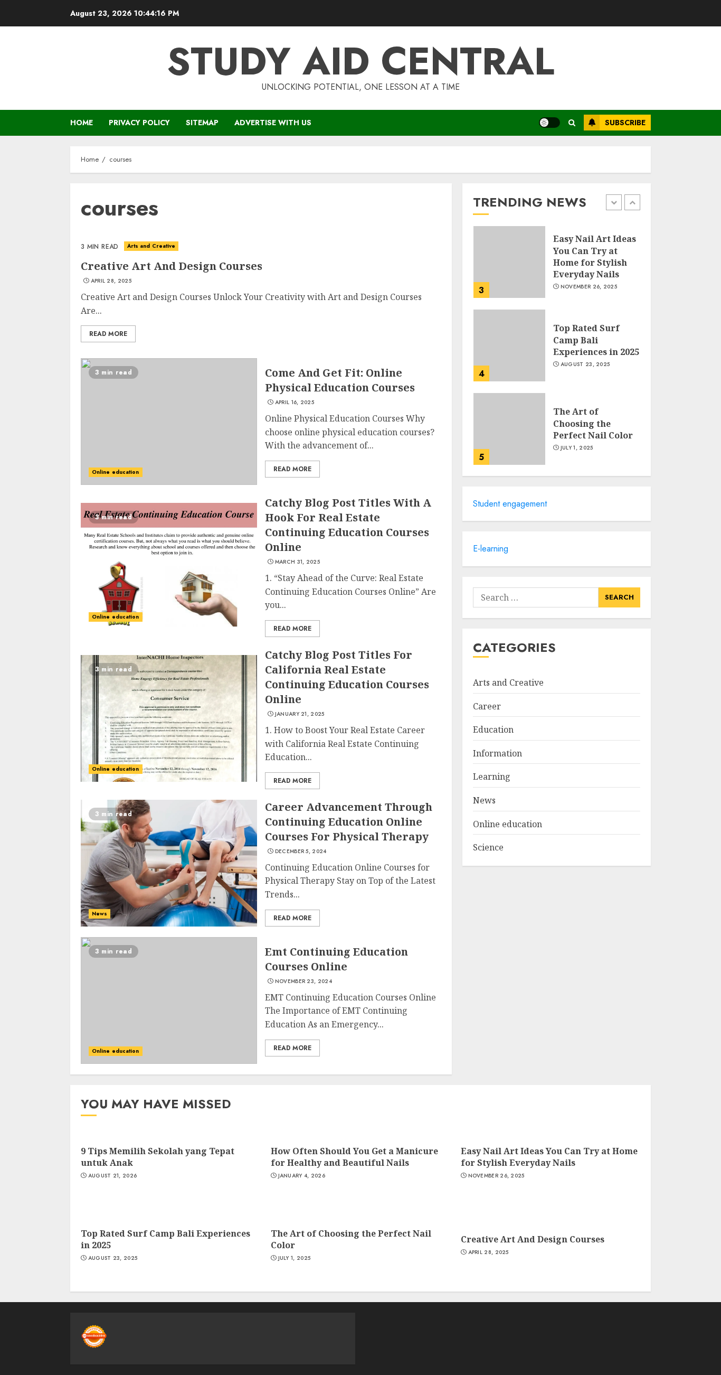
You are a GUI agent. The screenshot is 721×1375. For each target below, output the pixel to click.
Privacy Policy (139, 122)
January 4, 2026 (302, 1176)
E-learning (490, 548)
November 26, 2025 (589, 287)
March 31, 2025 (297, 562)
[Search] (571, 123)
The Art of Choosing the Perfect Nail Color (593, 423)
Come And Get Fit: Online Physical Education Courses (340, 380)
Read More (108, 334)
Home (81, 122)
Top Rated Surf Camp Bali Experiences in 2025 (596, 340)
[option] (557, 267)
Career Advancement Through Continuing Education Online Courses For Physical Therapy (348, 822)
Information (497, 753)
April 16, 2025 (294, 402)
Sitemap (202, 122)
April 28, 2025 (111, 281)
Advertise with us (272, 122)
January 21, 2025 (300, 714)
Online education (115, 472)
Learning (491, 776)
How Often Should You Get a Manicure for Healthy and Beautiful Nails (354, 1156)
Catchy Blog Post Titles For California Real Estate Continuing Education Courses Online (347, 677)
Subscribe (625, 122)
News (99, 914)
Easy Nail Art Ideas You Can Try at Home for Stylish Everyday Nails (594, 256)
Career (487, 706)
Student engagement (510, 504)
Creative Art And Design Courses (171, 266)
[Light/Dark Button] (549, 122)
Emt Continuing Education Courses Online (336, 959)
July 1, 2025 (577, 448)
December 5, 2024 (301, 851)
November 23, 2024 (303, 981)
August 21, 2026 (112, 1176)
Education (493, 729)
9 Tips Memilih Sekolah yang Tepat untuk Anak (157, 1156)
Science (488, 847)
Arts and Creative (151, 246)
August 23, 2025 (585, 364)
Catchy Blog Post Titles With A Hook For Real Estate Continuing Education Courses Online (348, 524)
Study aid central (360, 61)
